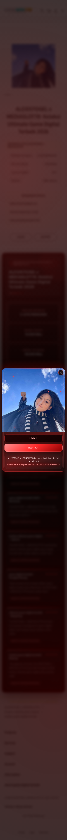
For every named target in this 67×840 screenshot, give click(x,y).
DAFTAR (33, 447)
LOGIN (33, 438)
